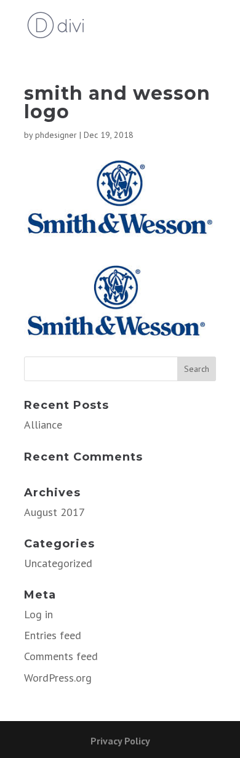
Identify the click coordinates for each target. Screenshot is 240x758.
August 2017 (54, 512)
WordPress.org (58, 678)
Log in (38, 614)
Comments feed (61, 656)
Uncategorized (58, 563)
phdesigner (56, 134)
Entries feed (52, 635)
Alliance (43, 424)
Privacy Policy (120, 741)
